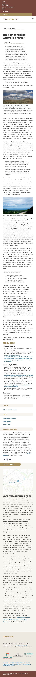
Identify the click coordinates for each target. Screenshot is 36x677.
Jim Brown (7, 42)
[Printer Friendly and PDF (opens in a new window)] (7, 459)
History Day (5, 11)
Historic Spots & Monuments (9, 410)
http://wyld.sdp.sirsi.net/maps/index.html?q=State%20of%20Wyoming (17, 385)
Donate (4, 14)
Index (3, 8)
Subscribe (5, 4)
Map (3, 9)
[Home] (13, 19)
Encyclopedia (11, 29)
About (4, 3)
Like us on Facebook (8, 7)
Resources (5, 5)
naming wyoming (7, 421)
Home (3, 1)
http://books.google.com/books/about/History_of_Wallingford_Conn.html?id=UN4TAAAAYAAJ (18, 376)
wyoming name (6, 424)
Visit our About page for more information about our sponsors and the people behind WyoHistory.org (17, 664)
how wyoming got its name (9, 418)
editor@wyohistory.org (21, 645)
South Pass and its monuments (17, 496)
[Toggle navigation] (32, 19)
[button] (5, 470)
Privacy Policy (7, 675)
